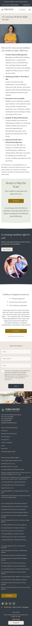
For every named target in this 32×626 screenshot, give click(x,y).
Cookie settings (16, 612)
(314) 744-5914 (9, 419)
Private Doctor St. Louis (8, 463)
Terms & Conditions (6, 442)
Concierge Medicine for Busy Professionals (13, 482)
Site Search (4, 448)
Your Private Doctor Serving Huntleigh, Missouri (14, 512)
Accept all (16, 623)
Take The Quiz (7, 249)
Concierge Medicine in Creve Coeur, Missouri (14, 525)
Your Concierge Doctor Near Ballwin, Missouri (14, 503)
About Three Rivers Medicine (9, 427)
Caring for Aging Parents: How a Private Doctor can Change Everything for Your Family (16, 473)
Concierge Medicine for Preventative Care (13, 485)
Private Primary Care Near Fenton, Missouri (13, 509)
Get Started (22, 9)
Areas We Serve (5, 436)
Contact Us (4, 430)
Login (3, 445)
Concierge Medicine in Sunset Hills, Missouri (13, 566)
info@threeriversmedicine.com (9, 422)
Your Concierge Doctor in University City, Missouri (15, 569)
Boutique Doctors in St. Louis (9, 466)
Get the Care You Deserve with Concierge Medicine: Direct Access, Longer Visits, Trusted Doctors (16, 478)
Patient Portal (26, 5)
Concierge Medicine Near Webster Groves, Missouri (16, 576)
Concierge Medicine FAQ (8, 451)
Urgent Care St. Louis (7, 488)
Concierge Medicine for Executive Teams (12, 469)
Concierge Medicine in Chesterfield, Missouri (14, 540)
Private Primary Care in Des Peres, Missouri (13, 537)
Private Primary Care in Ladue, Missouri (12, 531)
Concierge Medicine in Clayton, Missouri (12, 534)
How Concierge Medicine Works (10, 457)
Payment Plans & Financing (9, 433)
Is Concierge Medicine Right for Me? (11, 460)
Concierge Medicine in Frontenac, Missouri (13, 528)
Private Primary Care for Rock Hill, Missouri (13, 563)
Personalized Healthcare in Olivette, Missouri (14, 555)
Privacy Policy (5, 439)
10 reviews (25, 607)
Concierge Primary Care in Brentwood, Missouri (14, 506)
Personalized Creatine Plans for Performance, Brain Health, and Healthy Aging (15, 496)
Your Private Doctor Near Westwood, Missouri (14, 579)
